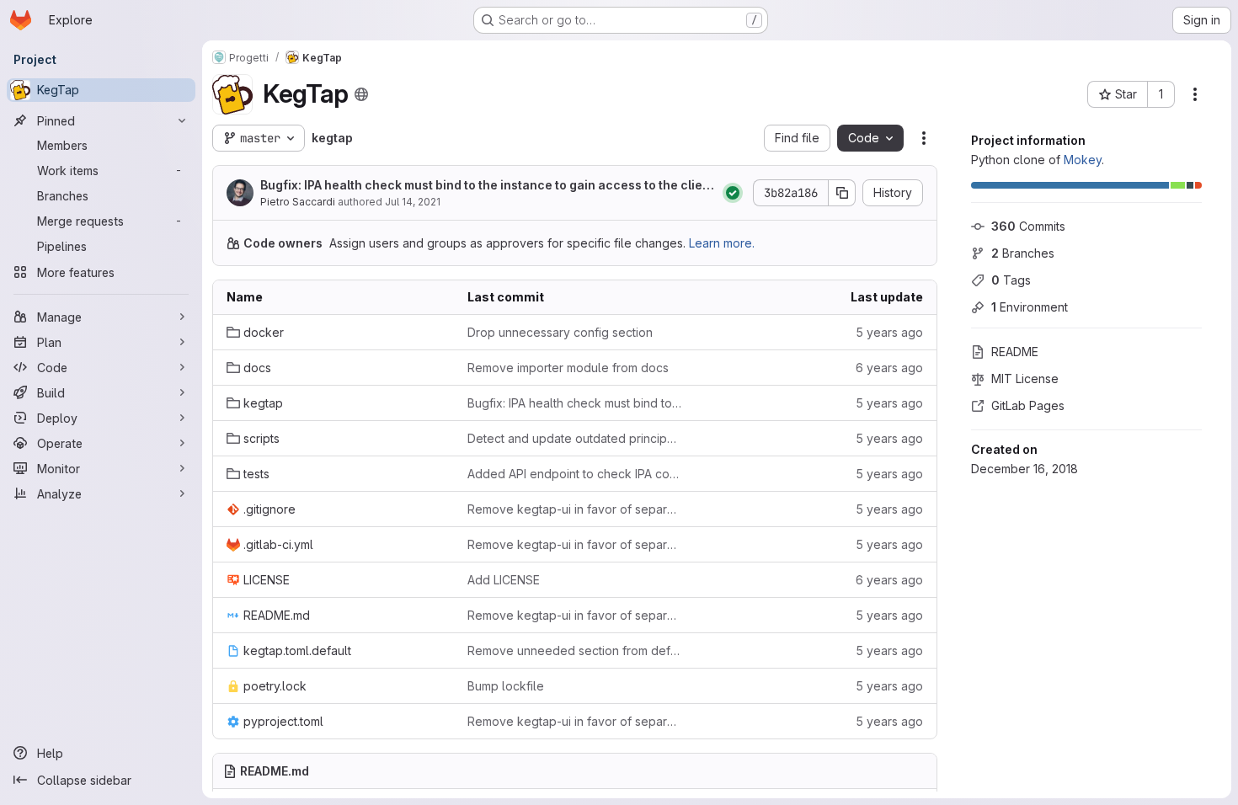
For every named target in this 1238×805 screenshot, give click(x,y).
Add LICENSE (503, 580)
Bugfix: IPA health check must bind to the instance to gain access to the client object (487, 186)
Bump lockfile (505, 686)
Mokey (1083, 159)
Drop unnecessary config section (560, 332)
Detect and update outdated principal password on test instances (574, 438)
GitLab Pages (1028, 405)
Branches (1022, 253)
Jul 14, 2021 (412, 201)
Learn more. (722, 243)
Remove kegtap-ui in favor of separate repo (574, 509)
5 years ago (889, 332)
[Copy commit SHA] (842, 192)
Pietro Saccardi (297, 201)
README (1014, 351)
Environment (1029, 307)
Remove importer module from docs (568, 367)
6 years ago (889, 367)
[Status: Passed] (733, 193)
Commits (1028, 226)
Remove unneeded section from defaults (574, 650)
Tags (1011, 280)
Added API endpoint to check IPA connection (574, 473)
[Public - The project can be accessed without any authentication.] (361, 94)
